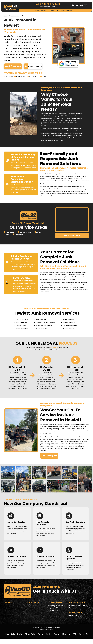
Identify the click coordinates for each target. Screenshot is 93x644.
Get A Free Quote (13, 66)
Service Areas (66, 10)
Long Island (9, 76)
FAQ (74, 634)
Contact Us (83, 634)
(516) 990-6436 (35, 66)
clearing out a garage (52, 444)
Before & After (17, 634)
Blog (7, 634)
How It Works (40, 10)
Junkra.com (49, 629)
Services (53, 10)
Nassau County (21, 76)
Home (6, 16)
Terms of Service (45, 634)
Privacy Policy (30, 634)
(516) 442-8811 (81, 5)
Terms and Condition (62, 634)
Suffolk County (34, 76)
